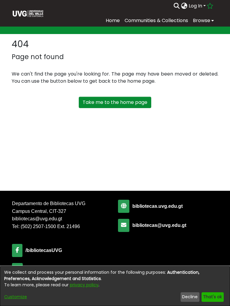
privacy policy (84, 285)
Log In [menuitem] (195, 5)
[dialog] (115, 286)
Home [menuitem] (113, 20)
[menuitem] (184, 6)
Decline (190, 297)
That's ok (212, 297)
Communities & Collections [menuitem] (156, 20)
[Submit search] (177, 6)
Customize (15, 297)
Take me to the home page (115, 102)
